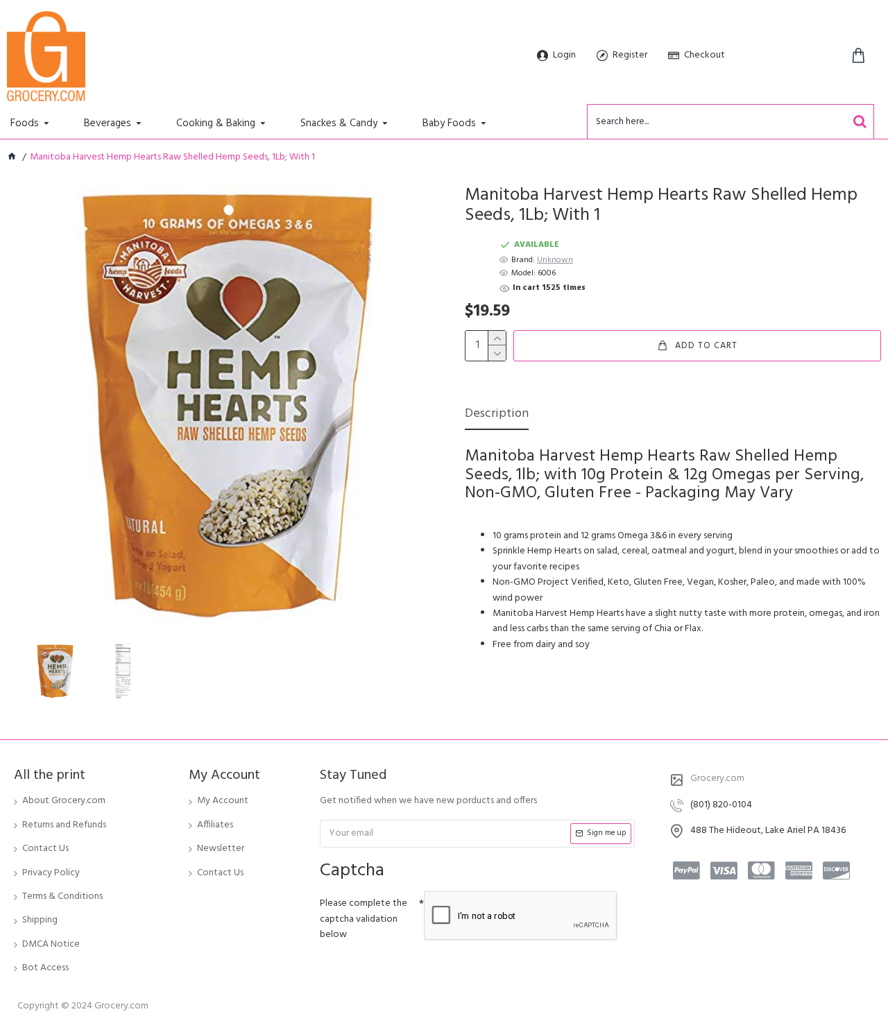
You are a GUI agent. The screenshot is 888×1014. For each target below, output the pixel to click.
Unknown (555, 260)
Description (497, 415)
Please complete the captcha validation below (363, 919)
